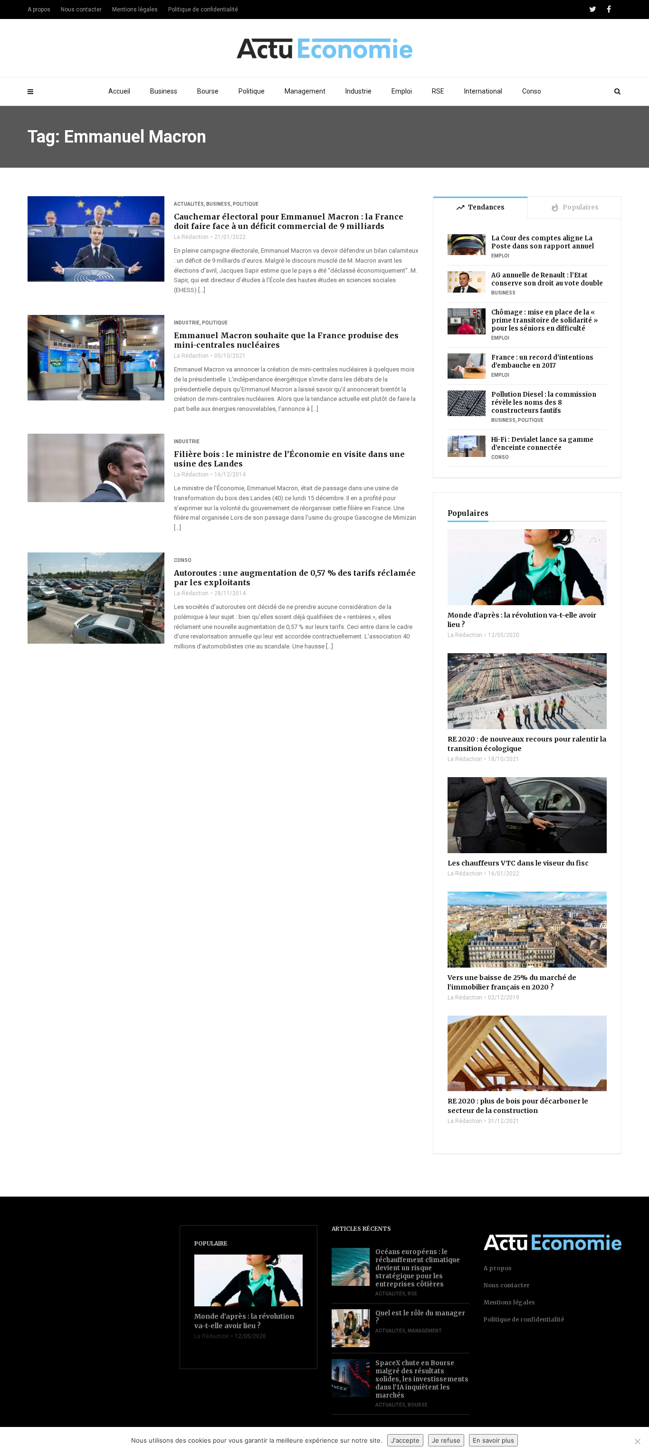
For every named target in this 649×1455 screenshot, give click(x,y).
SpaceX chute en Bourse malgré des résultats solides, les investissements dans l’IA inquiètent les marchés (421, 1379)
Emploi (401, 91)
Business (163, 91)
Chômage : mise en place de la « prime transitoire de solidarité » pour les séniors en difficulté (544, 320)
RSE (438, 91)
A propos (39, 9)
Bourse (208, 91)
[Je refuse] (637, 1441)
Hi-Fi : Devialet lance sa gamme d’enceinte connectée (542, 444)
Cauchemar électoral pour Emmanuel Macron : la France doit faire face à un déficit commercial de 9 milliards (288, 221)
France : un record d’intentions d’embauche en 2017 (542, 361)
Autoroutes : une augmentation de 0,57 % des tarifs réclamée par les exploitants (295, 577)
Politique (252, 91)
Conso (531, 91)
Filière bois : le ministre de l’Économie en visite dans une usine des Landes (289, 458)
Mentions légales (135, 9)
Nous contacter (81, 9)
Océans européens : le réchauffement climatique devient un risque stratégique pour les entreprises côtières (417, 1268)
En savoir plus (493, 1440)
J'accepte (405, 1440)
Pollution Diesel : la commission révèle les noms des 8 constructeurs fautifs (543, 402)
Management (305, 91)
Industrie (358, 91)
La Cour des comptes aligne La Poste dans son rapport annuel (542, 242)
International (483, 91)
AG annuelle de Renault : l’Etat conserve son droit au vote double (547, 279)
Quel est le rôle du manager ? (420, 1317)
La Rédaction (191, 237)
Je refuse (446, 1440)
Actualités (189, 204)
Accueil (119, 91)
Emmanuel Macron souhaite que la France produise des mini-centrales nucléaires (286, 340)
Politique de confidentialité (203, 9)
